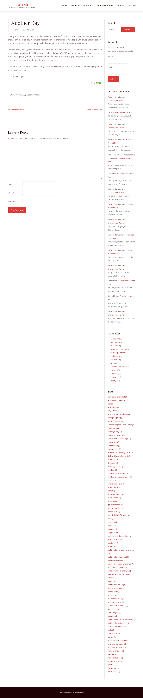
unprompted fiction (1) (117, 644)
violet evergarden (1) (116, 651)
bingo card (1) (113, 410)
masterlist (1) (113, 543)
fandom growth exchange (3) (120, 477)
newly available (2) (115, 560)
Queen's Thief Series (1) (118, 605)
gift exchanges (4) (115, 504)
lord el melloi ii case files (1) (119, 536)
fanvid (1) (111, 480)
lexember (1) (113, 529)
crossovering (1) (114, 445)
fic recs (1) (112, 491)
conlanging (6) (113, 442)
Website (11, 201)
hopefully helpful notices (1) (119, 515)
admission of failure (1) (117, 400)
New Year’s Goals (94, 109)
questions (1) (113, 609)
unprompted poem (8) (117, 647)
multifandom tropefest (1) (118, 557)
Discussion (115, 342)
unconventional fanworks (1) (120, 640)
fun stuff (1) (112, 501)
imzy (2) (111, 518)
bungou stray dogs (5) (117, 421)
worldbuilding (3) (114, 661)
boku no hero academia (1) (119, 414)
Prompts (114, 373)
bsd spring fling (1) (115, 417)
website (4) (112, 654)
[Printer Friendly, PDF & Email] (94, 82)
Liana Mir (22, 4)
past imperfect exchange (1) (119, 574)
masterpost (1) (114, 546)
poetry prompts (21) (116, 588)
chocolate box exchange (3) (119, 438)
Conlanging (115, 339)
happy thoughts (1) (115, 508)
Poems (120, 5)
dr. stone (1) (113, 459)
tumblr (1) (111, 637)
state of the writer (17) (117, 626)
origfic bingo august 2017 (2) (119, 567)
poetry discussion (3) (116, 584)
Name (11, 184)
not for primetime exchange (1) (121, 564)
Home (64, 5)
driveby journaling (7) (116, 466)
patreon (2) (112, 577)
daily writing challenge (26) (119, 456)
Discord (132, 5)
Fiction (113, 363)
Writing (113, 380)
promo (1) (112, 595)
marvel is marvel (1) (116, 539)
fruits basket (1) (114, 497)
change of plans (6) (116, 435)
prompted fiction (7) (116, 598)
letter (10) (111, 525)
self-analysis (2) (114, 612)
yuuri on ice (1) (114, 671)
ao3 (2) (110, 404)
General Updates (104, 5)
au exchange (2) (114, 407)
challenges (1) (113, 428)
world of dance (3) (115, 658)
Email (11, 193)
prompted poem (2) (116, 602)
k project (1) (112, 522)
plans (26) (112, 581)
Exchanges (115, 356)
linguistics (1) (113, 532)
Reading (113, 377)
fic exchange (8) (114, 487)
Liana (15, 30)
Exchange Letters (117, 352)
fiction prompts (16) (116, 494)
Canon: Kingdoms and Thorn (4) (121, 424)
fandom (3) (112, 470)
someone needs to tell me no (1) (121, 619)
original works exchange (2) (119, 571)
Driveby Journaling (17, 95)
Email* (110, 67)
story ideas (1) (114, 633)
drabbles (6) (113, 463)
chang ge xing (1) (115, 431)
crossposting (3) (114, 449)
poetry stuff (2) (114, 591)
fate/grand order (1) (116, 484)
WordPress (80, 693)
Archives (75, 5)
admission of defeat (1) (117, 397)
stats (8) (111, 630)
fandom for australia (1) (118, 473)
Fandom (87, 5)
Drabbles (114, 345)
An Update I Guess (16, 109)
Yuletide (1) (112, 664)
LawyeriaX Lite (64, 693)
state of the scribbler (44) (118, 623)
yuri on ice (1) (113, 668)
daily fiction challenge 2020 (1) (120, 452)
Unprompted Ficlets (116, 100)
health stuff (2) (114, 511)
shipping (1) (112, 616)
